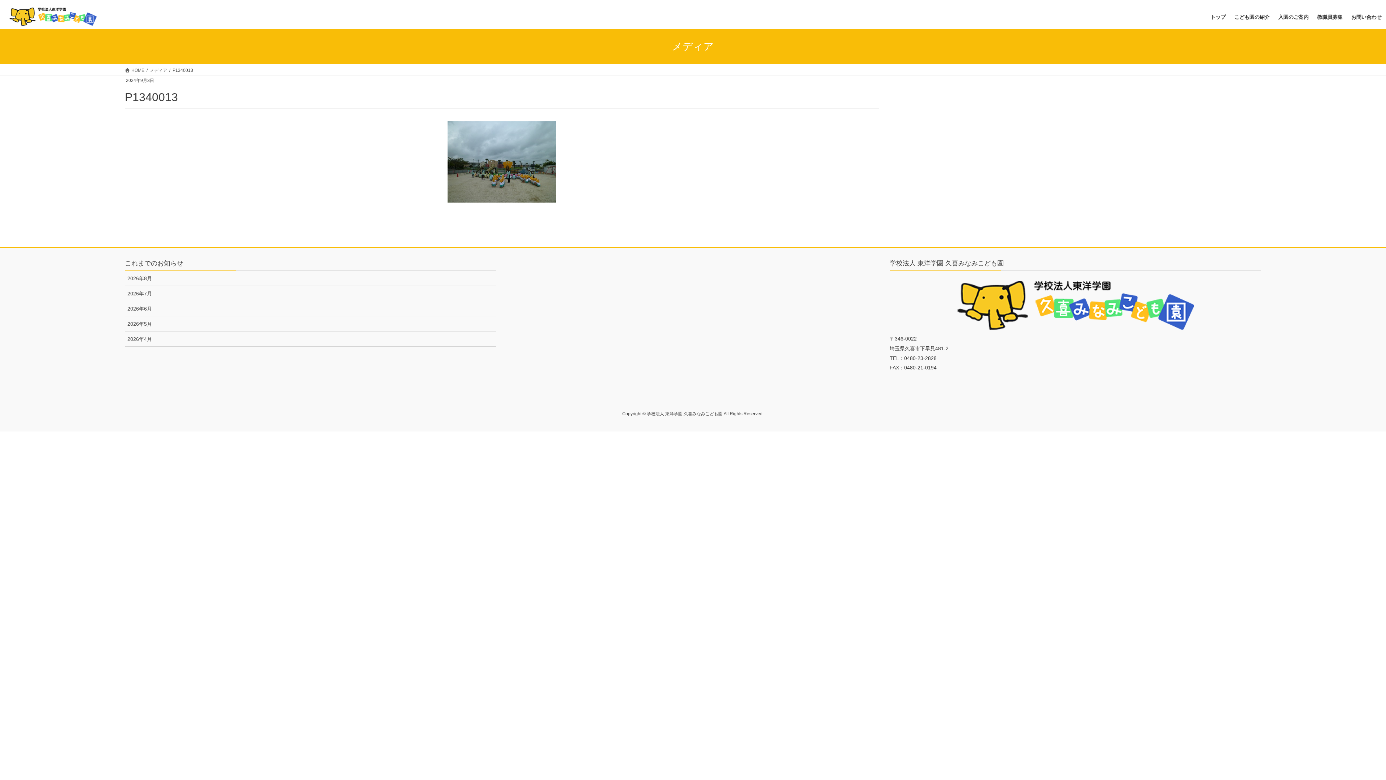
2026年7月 (139, 293)
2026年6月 (139, 309)
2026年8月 (139, 278)
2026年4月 (139, 339)
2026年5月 (139, 324)
